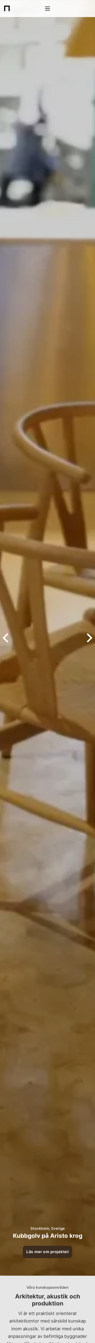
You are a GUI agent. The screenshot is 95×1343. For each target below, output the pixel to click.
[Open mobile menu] (47, 8)
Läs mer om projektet (47, 1251)
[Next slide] (89, 638)
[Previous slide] (6, 638)
